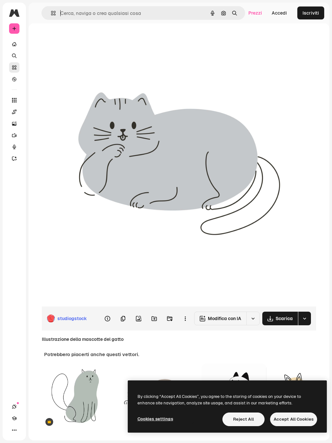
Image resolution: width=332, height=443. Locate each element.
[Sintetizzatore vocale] (14, 147)
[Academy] (14, 418)
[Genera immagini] (14, 123)
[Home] (14, 44)
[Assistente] (14, 158)
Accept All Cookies (294, 419)
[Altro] (14, 430)
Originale (84, 38)
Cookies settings (155, 419)
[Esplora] (14, 79)
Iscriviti (310, 13)
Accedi (279, 13)
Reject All (243, 419)
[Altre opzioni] (185, 318)
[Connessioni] (14, 406)
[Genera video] (14, 135)
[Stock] (14, 67)
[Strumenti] (14, 100)
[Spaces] (14, 112)
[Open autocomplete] (51, 13)
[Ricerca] (14, 56)
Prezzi (255, 13)
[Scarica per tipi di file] (304, 318)
